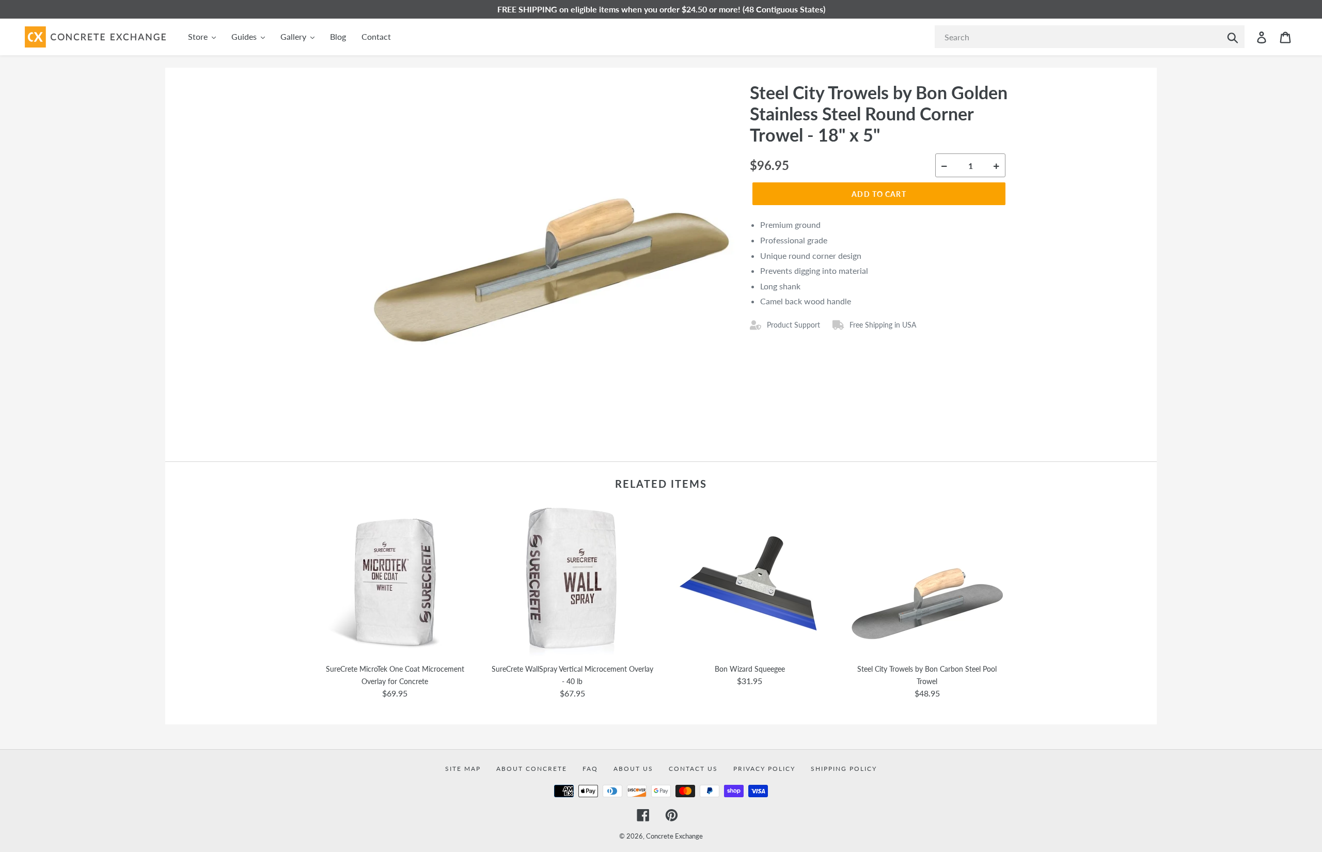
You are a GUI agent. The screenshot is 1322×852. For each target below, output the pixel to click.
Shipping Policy (844, 768)
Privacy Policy (764, 768)
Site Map (463, 768)
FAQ (590, 768)
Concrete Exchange (674, 836)
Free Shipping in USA (882, 324)
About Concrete (531, 768)
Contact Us (693, 768)
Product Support (793, 324)
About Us (633, 768)
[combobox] (1090, 36)
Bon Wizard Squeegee (750, 668)
